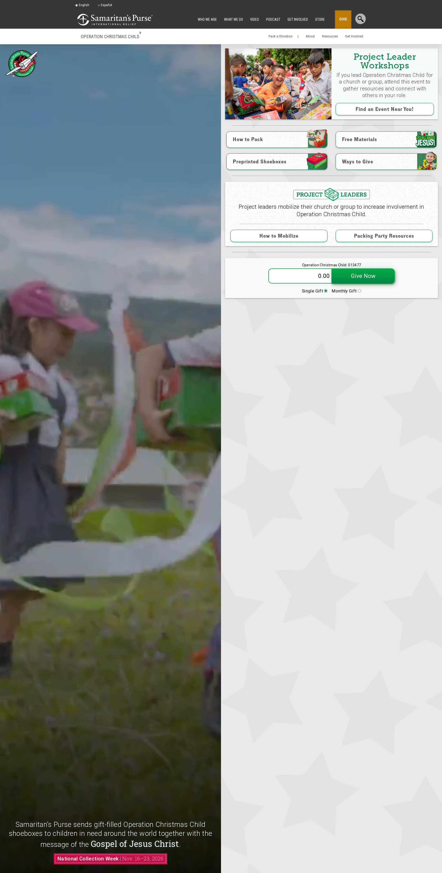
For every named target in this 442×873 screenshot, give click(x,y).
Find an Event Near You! (385, 109)
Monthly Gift (345, 290)
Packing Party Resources (384, 236)
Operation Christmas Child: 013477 (331, 265)
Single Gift (313, 290)
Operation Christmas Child (111, 36)
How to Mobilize (279, 236)
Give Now (363, 275)
